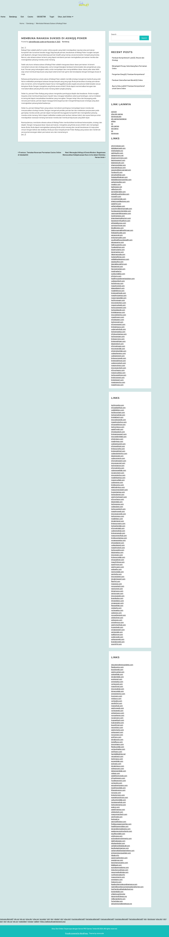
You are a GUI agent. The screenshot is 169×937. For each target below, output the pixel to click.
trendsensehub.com (118, 802)
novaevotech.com (117, 473)
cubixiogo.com (116, 613)
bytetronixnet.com (118, 377)
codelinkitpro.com (117, 410)
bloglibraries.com (117, 228)
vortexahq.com (116, 701)
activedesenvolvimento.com (121, 838)
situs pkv (29, 919)
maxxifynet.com (117, 686)
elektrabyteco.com (118, 487)
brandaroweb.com (118, 642)
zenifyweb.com (116, 817)
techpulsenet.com (117, 494)
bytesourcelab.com (118, 557)
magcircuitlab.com (118, 480)
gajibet (36, 922)
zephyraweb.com (117, 708)
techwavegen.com (118, 336)
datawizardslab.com (118, 771)
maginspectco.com (118, 382)
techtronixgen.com (118, 300)
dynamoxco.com (117, 591)
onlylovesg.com (116, 836)
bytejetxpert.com (117, 380)
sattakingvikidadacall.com (120, 846)
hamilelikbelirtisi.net (118, 754)
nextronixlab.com (117, 572)
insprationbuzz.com (118, 167)
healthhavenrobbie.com (119, 826)
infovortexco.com (117, 499)
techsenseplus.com (118, 332)
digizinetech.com (117, 344)
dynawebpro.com (117, 601)
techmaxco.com (117, 759)
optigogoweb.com (117, 639)
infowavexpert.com (118, 324)
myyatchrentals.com (118, 199)
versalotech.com (117, 756)
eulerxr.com (115, 807)
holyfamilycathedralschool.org (122, 889)
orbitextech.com (117, 812)
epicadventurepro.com (119, 785)
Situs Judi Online (64, 17)
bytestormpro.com (118, 795)
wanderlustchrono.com (119, 797)
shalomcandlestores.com (120, 201)
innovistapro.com (117, 744)
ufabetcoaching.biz (118, 894)
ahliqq (113, 121)
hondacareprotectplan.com (121, 211)
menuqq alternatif (6, 919)
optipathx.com (116, 569)
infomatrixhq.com (117, 468)
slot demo (114, 129)
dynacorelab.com (117, 691)
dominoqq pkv (116, 116)
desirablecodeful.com (119, 264)
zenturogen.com (117, 593)
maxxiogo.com (116, 584)
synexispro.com (117, 879)
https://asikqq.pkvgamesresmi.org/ (53, 922)
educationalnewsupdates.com (122, 665)
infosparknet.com (117, 560)
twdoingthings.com (118, 257)
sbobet (56, 919)
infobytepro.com (117, 439)
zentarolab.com (117, 632)
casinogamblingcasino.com (121, 213)
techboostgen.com (118, 412)
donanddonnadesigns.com (120, 829)
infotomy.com (116, 276)
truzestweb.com (117, 627)
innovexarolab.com (118, 348)
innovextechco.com (118, 475)
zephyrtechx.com (117, 730)
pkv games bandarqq (118, 119)
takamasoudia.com (118, 254)
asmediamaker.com (118, 192)
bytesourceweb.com (118, 358)
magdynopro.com (117, 317)
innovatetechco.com (118, 315)
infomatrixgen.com (118, 346)
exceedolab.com (117, 761)
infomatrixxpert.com (118, 461)
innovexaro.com (117, 555)
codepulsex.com (117, 507)
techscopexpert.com (118, 307)
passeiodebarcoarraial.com (121, 170)
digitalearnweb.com (118, 148)
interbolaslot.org (117, 151)
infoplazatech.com (118, 432)
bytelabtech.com (117, 417)
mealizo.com (116, 184)
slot (48, 919)
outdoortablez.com (118, 274)
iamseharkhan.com (118, 175)
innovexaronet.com (118, 463)
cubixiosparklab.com (118, 470)
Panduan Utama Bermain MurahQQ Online (127, 80)
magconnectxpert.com (119, 490)
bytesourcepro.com (118, 523)
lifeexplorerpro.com (118, 790)
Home (3, 17)
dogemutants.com (118, 250)
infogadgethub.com (118, 408)
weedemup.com (117, 860)
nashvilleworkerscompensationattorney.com (127, 887)
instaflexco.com (117, 742)
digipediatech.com (118, 288)
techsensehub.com (118, 415)
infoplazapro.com (117, 320)
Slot (22, 17)
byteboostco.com (117, 485)
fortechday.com (117, 901)
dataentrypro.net (117, 155)
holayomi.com (116, 882)
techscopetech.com (118, 509)
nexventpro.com (117, 727)
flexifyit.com (115, 581)
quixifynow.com (117, 564)
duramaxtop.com (117, 252)
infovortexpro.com (118, 370)
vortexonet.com (117, 684)
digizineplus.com (117, 552)
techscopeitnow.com (118, 375)
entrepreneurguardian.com (121, 853)
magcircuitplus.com (118, 373)
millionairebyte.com (118, 899)
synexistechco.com (118, 694)
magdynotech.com (118, 548)
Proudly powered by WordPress (76, 933)
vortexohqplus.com (118, 749)
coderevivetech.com (118, 363)
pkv (52, 919)
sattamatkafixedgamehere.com (122, 850)
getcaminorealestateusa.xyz (121, 904)
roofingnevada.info (118, 875)
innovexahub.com (117, 689)
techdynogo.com (117, 283)
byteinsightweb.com (118, 293)
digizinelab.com (117, 502)
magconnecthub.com (119, 535)
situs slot (67, 919)
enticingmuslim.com (118, 237)
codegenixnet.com (118, 356)
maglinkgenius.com (118, 478)
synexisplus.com (117, 682)
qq (112, 124)
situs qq (36, 919)
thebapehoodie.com (118, 233)
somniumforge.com (118, 225)
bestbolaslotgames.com (120, 848)
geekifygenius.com (118, 809)
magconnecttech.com (119, 814)
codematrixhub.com (118, 329)
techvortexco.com (117, 427)
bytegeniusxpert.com (119, 434)
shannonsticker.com (118, 165)
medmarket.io (116, 271)
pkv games (115, 126)
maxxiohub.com (117, 706)
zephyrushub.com (117, 672)
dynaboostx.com (117, 739)
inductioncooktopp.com (119, 870)
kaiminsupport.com (118, 160)
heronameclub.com (118, 269)
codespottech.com (118, 281)
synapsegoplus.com (118, 540)
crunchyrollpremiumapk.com (121, 209)
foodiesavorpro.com (118, 781)
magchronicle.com (118, 286)
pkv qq (16, 919)
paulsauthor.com (117, 262)
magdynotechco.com (119, 422)
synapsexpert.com (118, 630)
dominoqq (115, 133)
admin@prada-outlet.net (38, 42)
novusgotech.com (117, 586)
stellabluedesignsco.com (120, 259)
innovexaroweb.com (118, 514)
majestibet (23, 922)
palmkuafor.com (117, 153)
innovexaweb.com (117, 596)
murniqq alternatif (78, 919)
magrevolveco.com (118, 365)
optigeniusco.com (117, 713)
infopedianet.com (117, 543)
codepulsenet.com (118, 545)
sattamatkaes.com (118, 206)
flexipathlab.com (117, 605)
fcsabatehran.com (118, 247)
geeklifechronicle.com (119, 776)
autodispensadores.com (120, 867)
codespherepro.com (118, 353)
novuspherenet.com (118, 615)
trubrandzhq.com (117, 723)
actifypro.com (116, 737)
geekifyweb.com (117, 429)
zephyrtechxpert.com (119, 497)
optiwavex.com (116, 620)
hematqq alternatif (93, 919)
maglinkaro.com (117, 519)
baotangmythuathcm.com (120, 221)
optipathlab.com (117, 674)
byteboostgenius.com (119, 538)
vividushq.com (116, 608)
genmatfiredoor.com (118, 822)
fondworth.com (116, 172)
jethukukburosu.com (118, 223)
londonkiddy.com (117, 892)
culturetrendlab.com (118, 800)
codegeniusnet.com (118, 444)
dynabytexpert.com (118, 579)
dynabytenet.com (117, 521)
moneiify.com (116, 196)
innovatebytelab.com (118, 437)
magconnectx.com (118, 877)
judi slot (114, 112)
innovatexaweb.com (118, 420)
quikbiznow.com (117, 634)
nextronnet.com (117, 589)
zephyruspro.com (117, 567)
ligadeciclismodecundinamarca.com (124, 884)
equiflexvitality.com (118, 834)
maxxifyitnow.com (118, 562)
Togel (52, 17)
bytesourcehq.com (118, 449)
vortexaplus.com (117, 610)
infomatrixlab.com (118, 528)
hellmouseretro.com (118, 245)
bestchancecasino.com (119, 863)
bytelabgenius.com (118, 312)
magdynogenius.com (118, 295)
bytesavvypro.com (118, 339)
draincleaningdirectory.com (121, 218)
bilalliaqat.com (116, 865)
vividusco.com (116, 698)
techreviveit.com (117, 322)
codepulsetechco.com (119, 453)
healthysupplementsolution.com (123, 279)
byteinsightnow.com (118, 361)
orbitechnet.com (117, 618)
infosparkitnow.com (118, 424)
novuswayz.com (117, 735)
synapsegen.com (117, 603)
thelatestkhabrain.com (119, 177)
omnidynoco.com (117, 622)
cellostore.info (116, 189)
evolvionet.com (116, 679)
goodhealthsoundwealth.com (121, 240)
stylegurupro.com (117, 768)
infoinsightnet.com (118, 446)
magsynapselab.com (118, 298)
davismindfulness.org (119, 896)
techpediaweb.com (118, 310)
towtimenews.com (118, 216)
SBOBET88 (41, 17)
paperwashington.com (119, 858)
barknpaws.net (116, 187)
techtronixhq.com (117, 405)
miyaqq (30, 922)
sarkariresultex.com (118, 182)
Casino (30, 17)
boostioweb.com (117, 669)
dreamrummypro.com (119, 158)
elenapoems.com (117, 242)
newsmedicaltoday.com (119, 872)
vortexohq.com (116, 783)
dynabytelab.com (117, 677)
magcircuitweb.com (118, 305)
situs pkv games (117, 114)
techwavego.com (117, 504)
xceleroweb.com (117, 637)
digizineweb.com (117, 456)
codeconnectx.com (118, 458)
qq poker (43, 919)
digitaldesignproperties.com (121, 180)
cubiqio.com (115, 773)
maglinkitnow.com (117, 291)
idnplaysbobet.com (118, 843)
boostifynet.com (117, 725)
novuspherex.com (117, 715)
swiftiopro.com (116, 752)
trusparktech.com (117, 720)
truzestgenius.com (118, 492)
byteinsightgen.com (118, 341)
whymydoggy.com (117, 146)
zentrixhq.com (116, 574)
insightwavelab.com (118, 788)
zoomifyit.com (116, 644)
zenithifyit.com (116, 703)
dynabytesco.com (117, 766)
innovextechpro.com (118, 303)
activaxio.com (116, 764)
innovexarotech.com (118, 368)
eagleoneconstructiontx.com (121, 831)
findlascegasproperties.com (121, 824)
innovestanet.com (117, 577)
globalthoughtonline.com (120, 194)
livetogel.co (115, 819)
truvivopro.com (116, 696)
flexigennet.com (117, 266)
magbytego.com (117, 441)
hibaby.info (115, 855)
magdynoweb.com (118, 511)
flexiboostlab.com (117, 747)
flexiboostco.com (117, 667)
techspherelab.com (118, 526)
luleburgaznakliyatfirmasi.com (122, 230)
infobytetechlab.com (118, 351)
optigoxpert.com (117, 732)
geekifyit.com (116, 204)
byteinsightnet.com (118, 451)
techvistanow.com (117, 465)
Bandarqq (13, 17)
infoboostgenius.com (119, 334)
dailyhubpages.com (118, 841)
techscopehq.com (117, 550)
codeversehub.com (118, 531)
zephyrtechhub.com (118, 625)
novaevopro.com (117, 718)
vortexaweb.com (117, 711)
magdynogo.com (117, 385)
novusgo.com (116, 793)
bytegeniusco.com (118, 327)
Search (113, 34)
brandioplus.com (117, 598)
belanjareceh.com (117, 163)
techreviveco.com (117, 516)
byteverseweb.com (118, 533)
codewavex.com (117, 482)
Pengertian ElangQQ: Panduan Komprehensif (128, 74)
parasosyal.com (117, 235)
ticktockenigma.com (118, 805)
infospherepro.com (118, 778)
